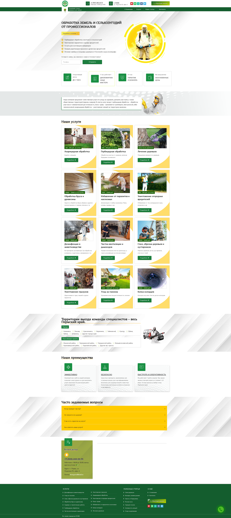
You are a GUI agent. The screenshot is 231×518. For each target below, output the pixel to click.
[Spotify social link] (135, 3)
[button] (65, 327)
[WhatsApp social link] (138, 3)
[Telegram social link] (144, 3)
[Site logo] (65, 3)
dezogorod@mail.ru (76, 474)
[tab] (114, 409)
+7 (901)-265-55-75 (97, 2)
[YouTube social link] (131, 3)
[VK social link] (141, 3)
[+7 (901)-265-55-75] (88, 3)
